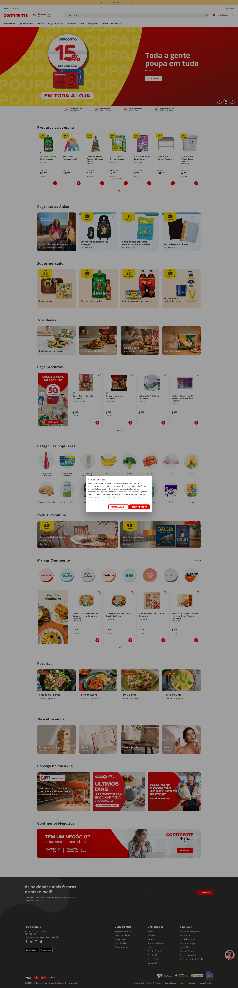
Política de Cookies (102, 500)
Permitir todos (139, 507)
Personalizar (117, 507)
